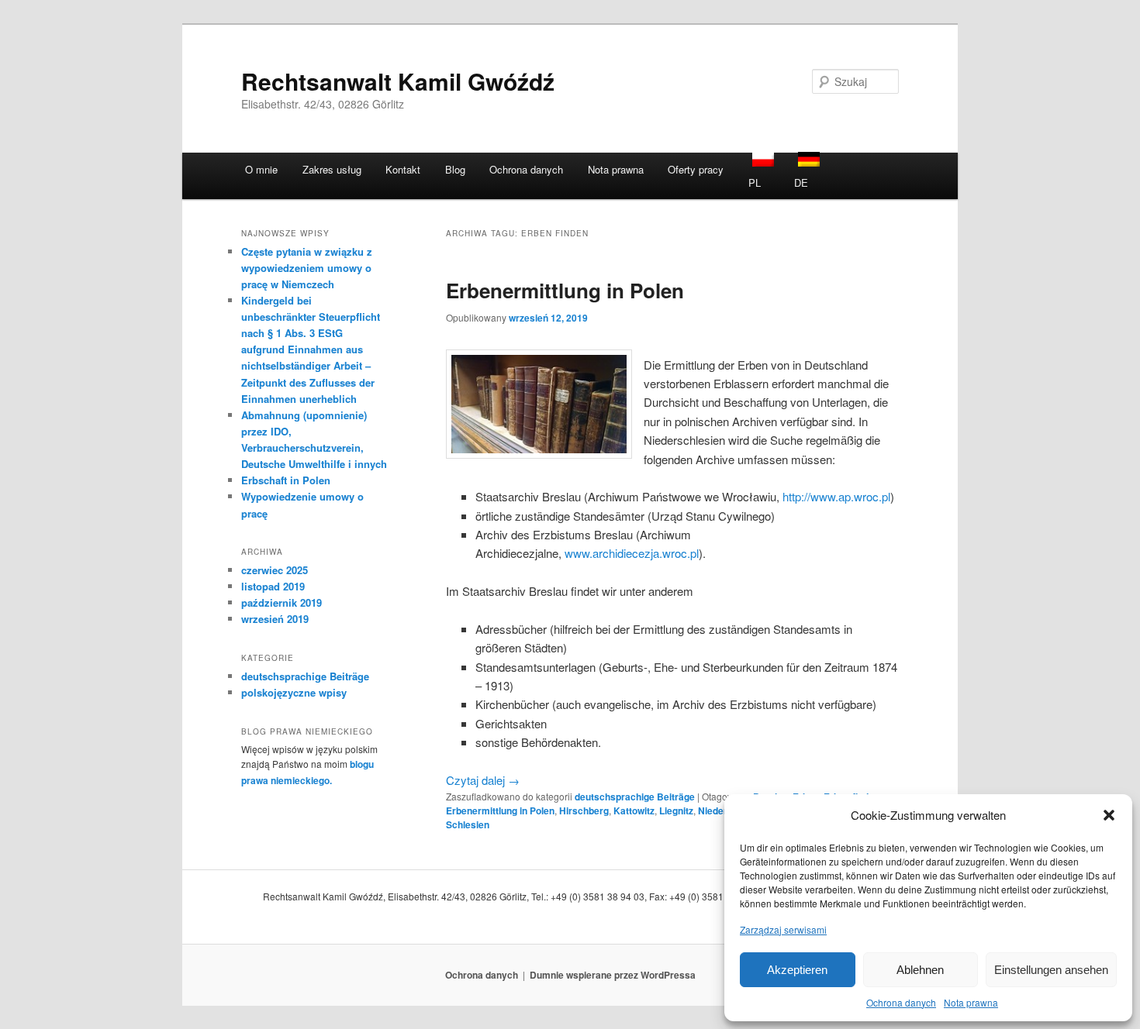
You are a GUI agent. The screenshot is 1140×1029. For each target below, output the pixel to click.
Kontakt (402, 169)
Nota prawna (971, 1002)
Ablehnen (920, 969)
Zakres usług (331, 169)
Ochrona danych (901, 1002)
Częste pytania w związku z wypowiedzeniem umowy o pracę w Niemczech (306, 267)
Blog (455, 169)
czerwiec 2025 (274, 570)
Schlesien (467, 824)
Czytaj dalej (483, 780)
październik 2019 (281, 602)
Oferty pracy (696, 169)
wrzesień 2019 (275, 618)
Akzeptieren (797, 969)
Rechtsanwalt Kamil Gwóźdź (397, 81)
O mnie (261, 169)
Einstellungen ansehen (1051, 969)
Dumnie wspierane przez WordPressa (613, 975)
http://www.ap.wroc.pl (836, 496)
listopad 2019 (273, 586)
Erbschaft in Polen (285, 480)
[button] (1109, 815)
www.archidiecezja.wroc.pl (632, 553)
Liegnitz (676, 810)
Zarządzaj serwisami (783, 928)
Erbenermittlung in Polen (565, 290)
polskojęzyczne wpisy (294, 692)
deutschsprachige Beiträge (635, 797)
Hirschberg (584, 810)
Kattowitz (634, 810)
